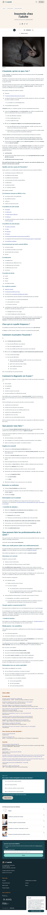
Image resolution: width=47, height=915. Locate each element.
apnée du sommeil (9, 289)
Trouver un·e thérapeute (7, 737)
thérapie (41, 608)
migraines (9, 231)
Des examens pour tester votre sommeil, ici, (11, 726)
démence (9, 217)
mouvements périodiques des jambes (20, 294)
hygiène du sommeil (32, 550)
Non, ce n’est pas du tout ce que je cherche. (14, 791)
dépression (9, 212)
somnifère (39, 629)
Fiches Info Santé (6, 883)
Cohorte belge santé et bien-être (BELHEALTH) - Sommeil (14, 762)
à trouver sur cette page (26, 702)
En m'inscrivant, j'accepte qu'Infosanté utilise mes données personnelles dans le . (24, 846)
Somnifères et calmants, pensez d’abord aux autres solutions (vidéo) (16, 716)
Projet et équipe (5, 887)
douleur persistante (11, 226)
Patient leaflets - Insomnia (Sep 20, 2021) (11, 752)
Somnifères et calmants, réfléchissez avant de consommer (14, 719)
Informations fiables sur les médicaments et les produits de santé (16, 705)
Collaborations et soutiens (30, 880)
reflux (7, 229)
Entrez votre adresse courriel (9, 849)
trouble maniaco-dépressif (11, 214)
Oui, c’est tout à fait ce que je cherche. (13, 781)
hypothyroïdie (37, 238)
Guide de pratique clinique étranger (10, 744)
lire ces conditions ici (37, 908)
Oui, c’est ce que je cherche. (11, 784)
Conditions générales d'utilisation (8, 870)
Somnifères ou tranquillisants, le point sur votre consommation (15, 713)
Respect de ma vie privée (7, 872)
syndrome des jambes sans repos (13, 291)
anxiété (8, 209)
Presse (26, 885)
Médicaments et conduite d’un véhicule (10, 723)
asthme (8, 234)
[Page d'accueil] (7, 2)
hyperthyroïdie (29, 238)
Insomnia (4, 748)
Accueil (4, 880)
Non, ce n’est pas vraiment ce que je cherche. (14, 788)
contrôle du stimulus (38, 621)
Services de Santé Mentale (8, 733)
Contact (27, 883)
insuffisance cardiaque (11, 241)
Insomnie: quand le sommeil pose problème (11, 698)
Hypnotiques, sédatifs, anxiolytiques (10, 765)
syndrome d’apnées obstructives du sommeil (15, 95)
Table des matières (24, 33)
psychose (11, 220)
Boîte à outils (5, 885)
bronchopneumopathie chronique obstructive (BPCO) (18, 236)
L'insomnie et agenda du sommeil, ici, (10, 702)
